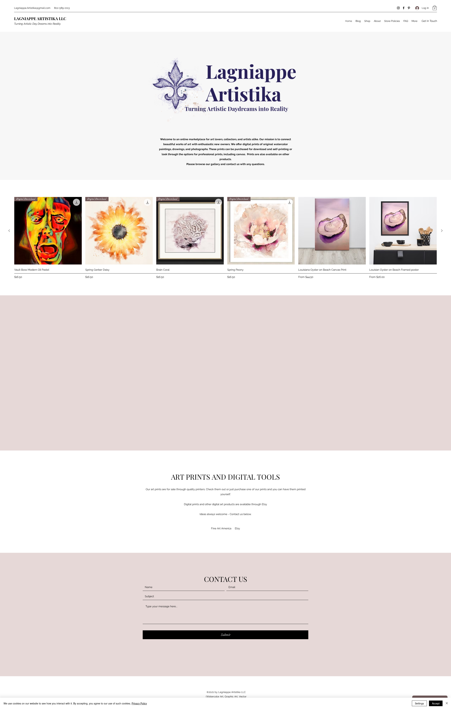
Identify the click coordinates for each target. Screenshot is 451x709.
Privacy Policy (139, 703)
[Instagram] (398, 8)
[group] (225, 238)
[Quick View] (332, 230)
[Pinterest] (409, 8)
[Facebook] (403, 8)
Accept (436, 703)
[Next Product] (442, 231)
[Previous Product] (9, 231)
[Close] (447, 703)
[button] (435, 7)
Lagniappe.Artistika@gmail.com (32, 8)
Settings (419, 703)
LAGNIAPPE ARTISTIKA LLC (40, 18)
